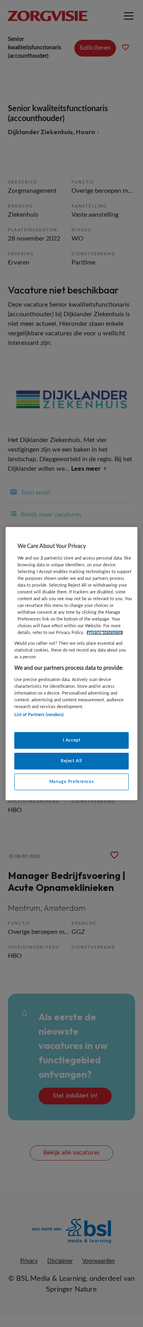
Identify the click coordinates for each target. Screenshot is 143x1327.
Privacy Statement (105, 632)
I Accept (72, 740)
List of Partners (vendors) (39, 715)
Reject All (71, 761)
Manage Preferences (71, 781)
